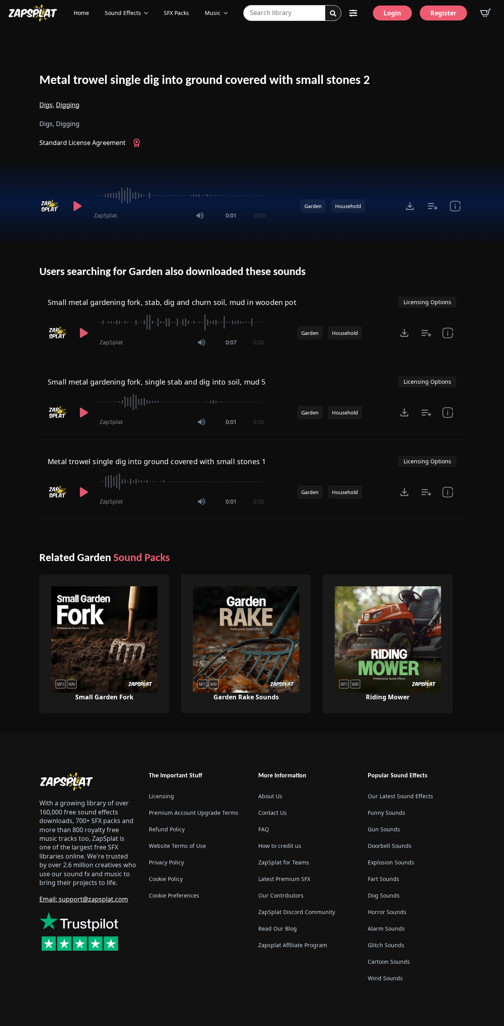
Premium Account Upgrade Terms (193, 812)
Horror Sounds (387, 912)
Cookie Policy (166, 879)
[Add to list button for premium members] (432, 206)
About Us (270, 796)
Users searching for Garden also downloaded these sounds (172, 272)
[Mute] (200, 215)
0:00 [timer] (259, 215)
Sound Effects (123, 13)
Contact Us (272, 812)
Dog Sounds (384, 895)
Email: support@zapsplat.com (83, 899)
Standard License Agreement (82, 142)
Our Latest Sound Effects (400, 796)
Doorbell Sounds (389, 845)
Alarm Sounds (386, 928)
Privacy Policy (166, 862)
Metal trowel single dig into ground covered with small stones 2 (204, 80)
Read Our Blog (277, 928)
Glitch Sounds (386, 945)
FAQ (263, 829)
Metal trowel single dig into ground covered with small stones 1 (157, 461)
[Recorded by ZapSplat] (50, 206)
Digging (68, 104)
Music (212, 13)
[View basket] (485, 13)
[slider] (179, 195)
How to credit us (279, 845)
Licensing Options (427, 302)
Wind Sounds (385, 978)
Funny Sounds (386, 812)
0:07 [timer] (231, 342)
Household (348, 206)
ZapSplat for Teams (283, 862)
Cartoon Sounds (389, 961)
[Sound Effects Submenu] (148, 13)
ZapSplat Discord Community (296, 912)
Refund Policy (167, 829)
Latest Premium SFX (284, 879)
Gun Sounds (384, 829)
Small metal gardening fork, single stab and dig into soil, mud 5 (157, 382)
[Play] (77, 206)
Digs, (46, 104)
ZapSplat (105, 215)
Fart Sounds (383, 879)
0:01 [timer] (231, 215)
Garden (313, 206)
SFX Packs (176, 13)
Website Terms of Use (177, 845)
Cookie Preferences (174, 895)
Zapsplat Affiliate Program (292, 945)
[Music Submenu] (227, 13)
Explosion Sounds (391, 862)
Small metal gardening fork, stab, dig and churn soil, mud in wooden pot (172, 302)
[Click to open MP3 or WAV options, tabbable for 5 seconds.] (409, 206)
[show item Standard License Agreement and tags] (455, 206)
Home (81, 13)
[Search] (333, 13)
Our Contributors (281, 895)
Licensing (161, 796)
